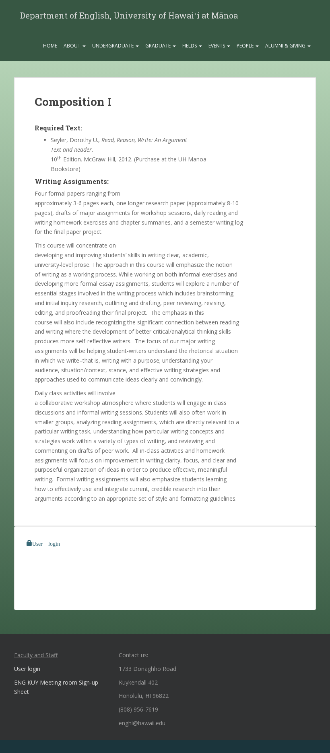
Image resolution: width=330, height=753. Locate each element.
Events (217, 45)
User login (46, 543)
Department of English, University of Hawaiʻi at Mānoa (129, 15)
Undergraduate (113, 45)
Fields (190, 45)
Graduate (158, 45)
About (73, 45)
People (246, 45)
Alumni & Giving (286, 45)
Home (50, 45)
